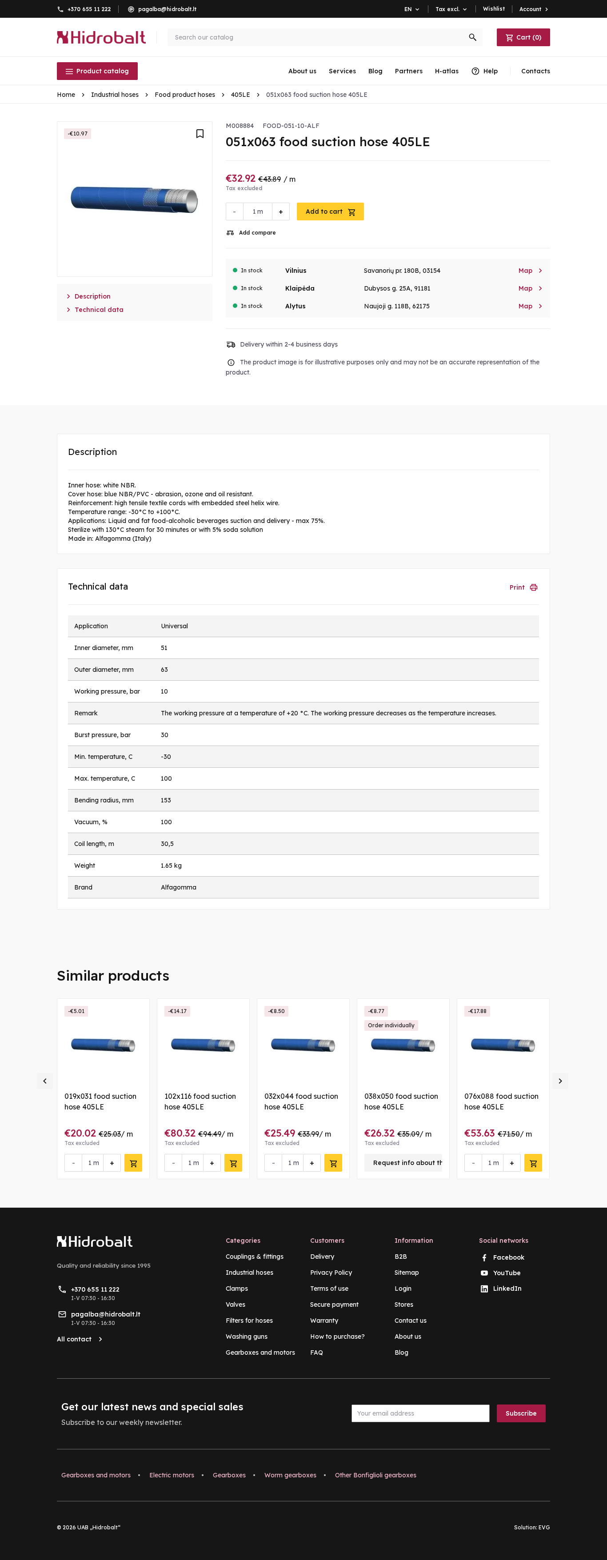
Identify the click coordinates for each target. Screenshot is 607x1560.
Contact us (411, 1321)
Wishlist (494, 8)
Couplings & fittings (255, 1257)
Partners (409, 71)
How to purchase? (337, 1337)
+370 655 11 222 (89, 9)
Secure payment (334, 1305)
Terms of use (329, 1289)
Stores (404, 1305)
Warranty (324, 1321)
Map (531, 271)
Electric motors (171, 1475)
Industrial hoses (249, 1273)
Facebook (508, 1257)
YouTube (507, 1273)
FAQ (316, 1353)
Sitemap (407, 1273)
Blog (375, 71)
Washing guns (247, 1337)
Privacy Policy (331, 1273)
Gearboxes (229, 1475)
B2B (401, 1257)
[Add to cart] (133, 1163)
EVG (544, 1527)
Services (342, 71)
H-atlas (447, 71)
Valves (235, 1305)
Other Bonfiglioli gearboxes (375, 1475)
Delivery (322, 1257)
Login (403, 1289)
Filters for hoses (249, 1321)
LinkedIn (507, 1289)
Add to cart (325, 211)
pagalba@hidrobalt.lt (167, 9)
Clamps (237, 1289)
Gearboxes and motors (260, 1353)
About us (302, 71)
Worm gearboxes (290, 1475)
